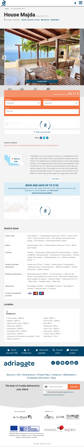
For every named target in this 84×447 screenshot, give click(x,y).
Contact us (56, 375)
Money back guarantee (43, 351)
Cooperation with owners (38, 378)
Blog (53, 378)
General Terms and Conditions (42, 193)
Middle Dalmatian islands (31, 20)
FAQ (18, 375)
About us (11, 375)
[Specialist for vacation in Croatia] (19, 363)
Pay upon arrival (59, 351)
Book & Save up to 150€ (12, 351)
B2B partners (69, 375)
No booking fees (26, 351)
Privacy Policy (43, 375)
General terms (28, 375)
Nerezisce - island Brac (50, 20)
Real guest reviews (73, 351)
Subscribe (74, 387)
